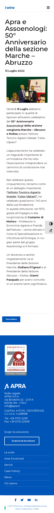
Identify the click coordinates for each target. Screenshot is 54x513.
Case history (12, 471)
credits (36, 509)
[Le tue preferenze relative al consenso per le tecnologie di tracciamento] (5, 508)
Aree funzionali (14, 458)
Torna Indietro (11, 319)
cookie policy (27, 509)
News (8, 477)
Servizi (8, 464)
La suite (9, 452)
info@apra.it (12, 406)
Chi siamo (10, 483)
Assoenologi (14, 125)
